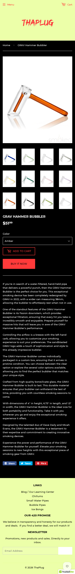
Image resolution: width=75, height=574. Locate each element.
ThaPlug (39, 567)
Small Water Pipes (37, 500)
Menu (10, 4)
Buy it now (19, 263)
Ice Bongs (37, 509)
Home (6, 45)
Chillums (37, 496)
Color (6, 233)
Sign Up (65, 551)
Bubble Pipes (37, 504)
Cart (69, 4)
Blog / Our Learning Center (37, 491)
